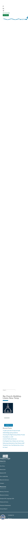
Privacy (10, 518)
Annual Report (3, 508)
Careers (2, 483)
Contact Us (8, 425)
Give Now (5, 15)
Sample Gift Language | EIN (7, 498)
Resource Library (4, 495)
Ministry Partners (4, 491)
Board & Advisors (4, 480)
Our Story (2, 466)
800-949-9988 (6, 13)
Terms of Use (11, 522)
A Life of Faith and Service (10, 439)
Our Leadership (4, 476)
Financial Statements (5, 505)
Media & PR (3, 473)
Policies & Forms (4, 502)
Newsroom (3, 469)
